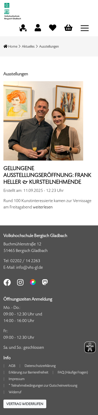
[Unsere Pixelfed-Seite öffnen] (33, 282)
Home (12, 46)
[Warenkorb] (68, 28)
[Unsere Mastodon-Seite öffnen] (45, 282)
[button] (24, 404)
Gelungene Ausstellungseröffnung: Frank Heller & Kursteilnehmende (47, 175)
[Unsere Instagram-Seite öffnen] (20, 282)
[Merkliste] (52, 29)
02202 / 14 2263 (25, 260)
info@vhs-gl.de (29, 267)
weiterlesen (43, 207)
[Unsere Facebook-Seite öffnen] (7, 282)
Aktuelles (28, 46)
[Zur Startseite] (12, 9)
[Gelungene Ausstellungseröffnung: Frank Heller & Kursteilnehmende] (43, 120)
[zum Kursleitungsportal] (23, 27)
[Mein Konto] (38, 29)
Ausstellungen (49, 46)
